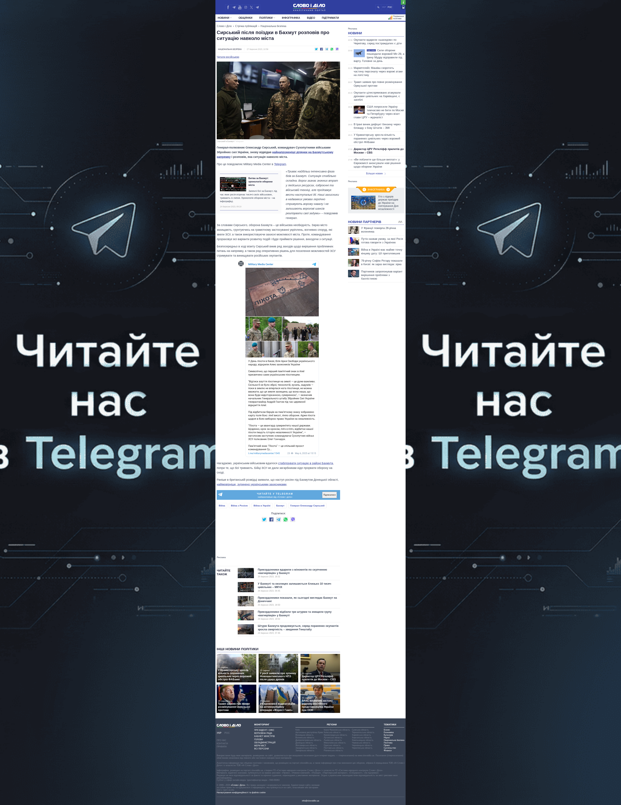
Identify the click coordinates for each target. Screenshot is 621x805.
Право (387, 745)
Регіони (332, 724)
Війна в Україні (262, 505)
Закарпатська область (306, 748)
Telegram (280, 164)
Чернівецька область (362, 745)
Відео (311, 17)
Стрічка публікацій (246, 26)
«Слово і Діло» (238, 785)
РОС (390, 7)
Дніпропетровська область (308, 740)
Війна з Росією (239, 505)
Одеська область (332, 745)
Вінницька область (304, 735)
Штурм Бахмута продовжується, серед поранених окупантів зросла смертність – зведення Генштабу (298, 629)
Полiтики (266, 17)
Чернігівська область (362, 748)
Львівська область (333, 740)
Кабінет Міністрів (264, 736)
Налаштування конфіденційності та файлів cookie (241, 792)
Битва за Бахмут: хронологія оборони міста (260, 181)
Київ (297, 730)
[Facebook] (228, 7)
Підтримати (330, 17)
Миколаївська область (335, 742)
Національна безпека (273, 26)
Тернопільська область (363, 732)
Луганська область (333, 737)
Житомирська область (306, 745)
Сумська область (360, 730)
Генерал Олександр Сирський (307, 505)
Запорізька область (304, 750)
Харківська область (361, 735)
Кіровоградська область (335, 735)
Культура (388, 735)
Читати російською (228, 57)
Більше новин (374, 173)
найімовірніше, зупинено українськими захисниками (251, 484)
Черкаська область (361, 742)
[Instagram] (246, 7)
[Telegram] (234, 7)
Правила (222, 746)
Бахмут (280, 505)
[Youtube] (240, 7)
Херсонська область (362, 737)
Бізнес (387, 730)
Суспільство (390, 748)
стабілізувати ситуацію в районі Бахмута (305, 463)
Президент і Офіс (264, 730)
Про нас (221, 740)
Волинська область (304, 737)
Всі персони (261, 748)
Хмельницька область (362, 740)
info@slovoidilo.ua (310, 801)
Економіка (389, 732)
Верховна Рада (263, 733)
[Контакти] (403, 7)
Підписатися (329, 495)
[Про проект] (403, 2)
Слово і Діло (224, 26)
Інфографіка (291, 17)
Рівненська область (333, 750)
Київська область (332, 732)
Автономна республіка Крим (309, 732)
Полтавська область (334, 748)
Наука (387, 737)
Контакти (222, 743)
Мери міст (260, 745)
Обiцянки (245, 17)
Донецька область (304, 742)
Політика (388, 742)
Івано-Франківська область (337, 730)
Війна (222, 505)
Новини (223, 17)
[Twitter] (251, 7)
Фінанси (388, 750)
